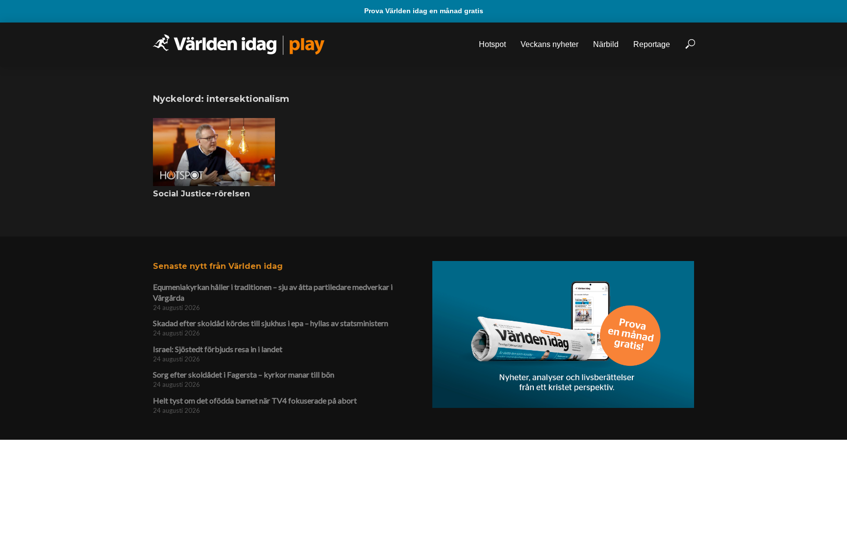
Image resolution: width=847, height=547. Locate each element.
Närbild (606, 44)
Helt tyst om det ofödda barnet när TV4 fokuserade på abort (255, 400)
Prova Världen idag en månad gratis (423, 11)
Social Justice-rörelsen (201, 193)
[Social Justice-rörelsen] (214, 152)
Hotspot (492, 44)
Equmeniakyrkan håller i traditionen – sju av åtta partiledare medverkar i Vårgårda (273, 292)
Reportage (651, 44)
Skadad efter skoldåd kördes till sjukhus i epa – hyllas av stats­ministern (270, 323)
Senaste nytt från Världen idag (218, 266)
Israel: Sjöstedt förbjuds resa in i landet (217, 349)
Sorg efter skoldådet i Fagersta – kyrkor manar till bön (243, 374)
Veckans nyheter (549, 44)
